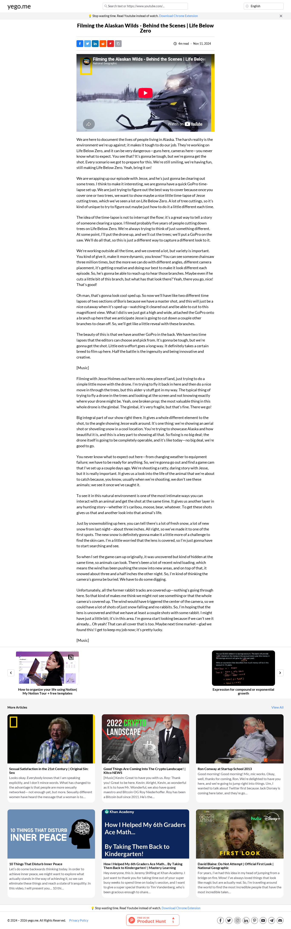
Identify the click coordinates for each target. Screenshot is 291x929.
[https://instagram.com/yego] (237, 920)
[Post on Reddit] (102, 43)
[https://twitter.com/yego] (229, 920)
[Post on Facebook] (79, 43)
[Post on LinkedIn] (95, 43)
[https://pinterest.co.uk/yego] (254, 920)
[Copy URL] (118, 43)
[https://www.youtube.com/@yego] (263, 920)
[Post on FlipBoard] (110, 43)
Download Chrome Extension (178, 16)
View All (277, 707)
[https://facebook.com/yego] (220, 920)
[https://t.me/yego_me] (271, 920)
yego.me (19, 6)
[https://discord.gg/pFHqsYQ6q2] (280, 920)
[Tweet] (87, 43)
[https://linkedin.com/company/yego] (246, 920)
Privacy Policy (78, 920)
